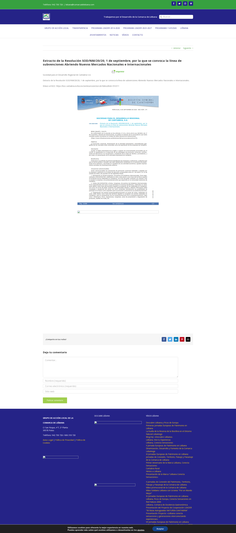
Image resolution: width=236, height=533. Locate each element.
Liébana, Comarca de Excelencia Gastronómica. (167, 504)
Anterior (177, 48)
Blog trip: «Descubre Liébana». (159, 437)
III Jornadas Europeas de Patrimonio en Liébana (167, 454)
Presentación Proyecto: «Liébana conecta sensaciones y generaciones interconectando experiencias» (166, 516)
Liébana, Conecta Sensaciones (159, 442)
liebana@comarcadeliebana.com (80, 4)
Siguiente (187, 48)
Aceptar (160, 529)
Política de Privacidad (64, 440)
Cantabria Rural (153, 468)
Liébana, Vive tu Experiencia (158, 439)
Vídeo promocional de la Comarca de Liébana (166, 487)
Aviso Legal (48, 440)
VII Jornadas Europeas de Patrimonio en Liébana (167, 522)
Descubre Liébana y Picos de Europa (162, 422)
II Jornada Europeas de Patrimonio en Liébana (166, 445)
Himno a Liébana (153, 471)
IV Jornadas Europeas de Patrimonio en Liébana (167, 496)
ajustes (140, 530)
